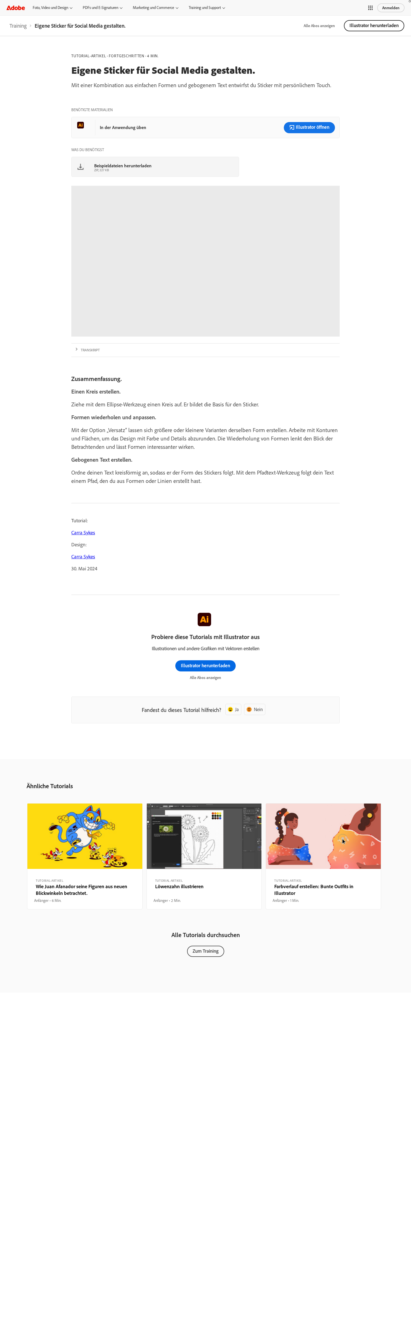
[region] (85, 856)
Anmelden (391, 7)
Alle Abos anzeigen (319, 25)
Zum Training (206, 951)
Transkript (90, 350)
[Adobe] (15, 7)
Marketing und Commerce (153, 7)
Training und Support (205, 7)
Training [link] (18, 25)
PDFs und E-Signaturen (100, 7)
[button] (370, 7)
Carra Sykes (83, 532)
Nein (258, 709)
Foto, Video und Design (50, 7)
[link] (18, 25)
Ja (237, 709)
